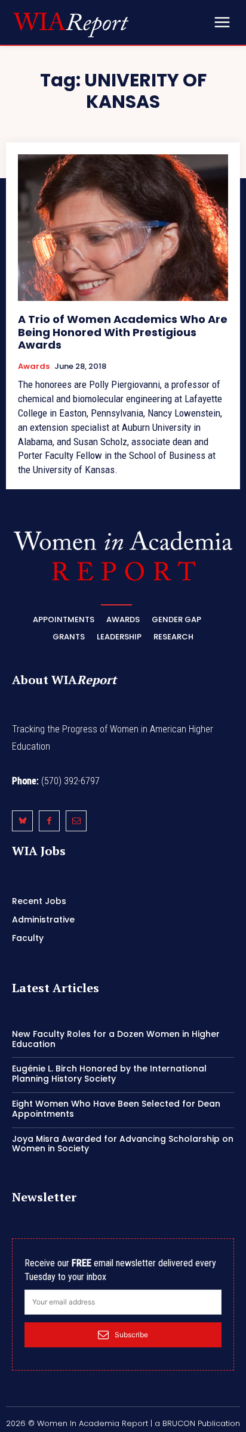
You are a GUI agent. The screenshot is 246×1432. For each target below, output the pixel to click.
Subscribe (131, 1334)
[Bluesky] (22, 820)
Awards (34, 366)
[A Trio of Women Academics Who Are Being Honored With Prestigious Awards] (123, 227)
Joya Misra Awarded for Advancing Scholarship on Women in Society (122, 1144)
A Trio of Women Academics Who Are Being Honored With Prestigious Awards (122, 332)
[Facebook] (49, 820)
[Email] (76, 820)
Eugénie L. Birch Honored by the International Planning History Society (109, 1074)
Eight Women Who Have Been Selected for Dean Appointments (116, 1109)
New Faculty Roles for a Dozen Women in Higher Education (116, 1039)
